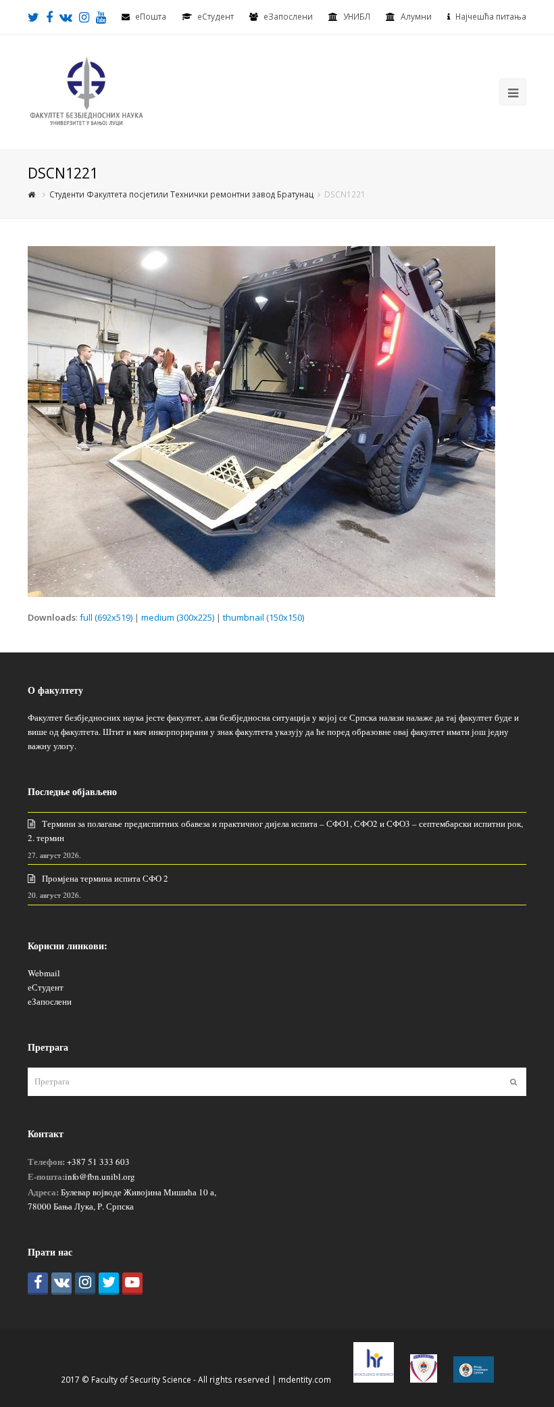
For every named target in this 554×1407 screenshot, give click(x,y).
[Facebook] (38, 1283)
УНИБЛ (356, 16)
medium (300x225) (177, 617)
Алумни (416, 16)
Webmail (44, 973)
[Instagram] (85, 1283)
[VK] (61, 1283)
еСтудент (46, 987)
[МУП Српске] (423, 1379)
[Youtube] (132, 1283)
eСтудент (215, 16)
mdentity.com (304, 1379)
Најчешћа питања (490, 16)
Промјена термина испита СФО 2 (105, 878)
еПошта (150, 16)
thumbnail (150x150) (263, 617)
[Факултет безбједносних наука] (86, 91)
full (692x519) (106, 617)
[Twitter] (109, 1283)
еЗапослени (288, 16)
